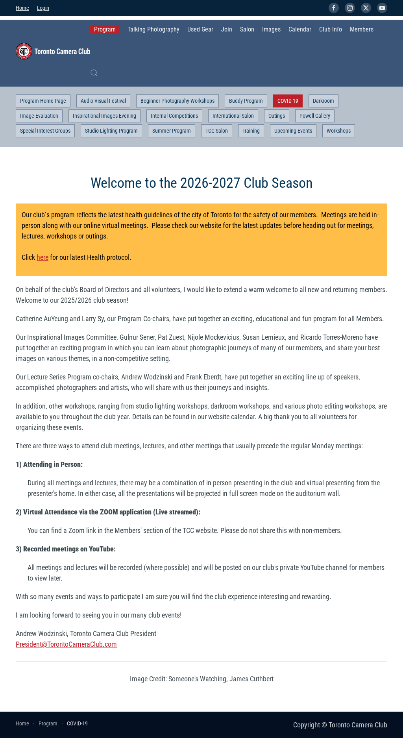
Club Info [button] (330, 29)
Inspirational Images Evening (104, 116)
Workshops (339, 131)
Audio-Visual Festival (103, 101)
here (42, 257)
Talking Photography (153, 29)
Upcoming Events (293, 131)
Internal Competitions (174, 116)
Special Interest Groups (45, 131)
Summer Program (171, 131)
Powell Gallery (314, 116)
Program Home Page (43, 101)
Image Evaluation (39, 116)
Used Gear (200, 29)
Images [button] (271, 29)
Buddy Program (246, 101)
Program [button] (105, 29)
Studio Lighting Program (111, 131)
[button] (94, 73)
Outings (276, 116)
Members (361, 29)
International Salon (233, 116)
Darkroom (323, 101)
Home (22, 8)
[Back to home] (53, 51)
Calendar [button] (299, 29)
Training (251, 131)
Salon (247, 29)
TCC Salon (216, 131)
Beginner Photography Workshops (177, 101)
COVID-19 (287, 101)
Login (43, 8)
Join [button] (226, 29)
